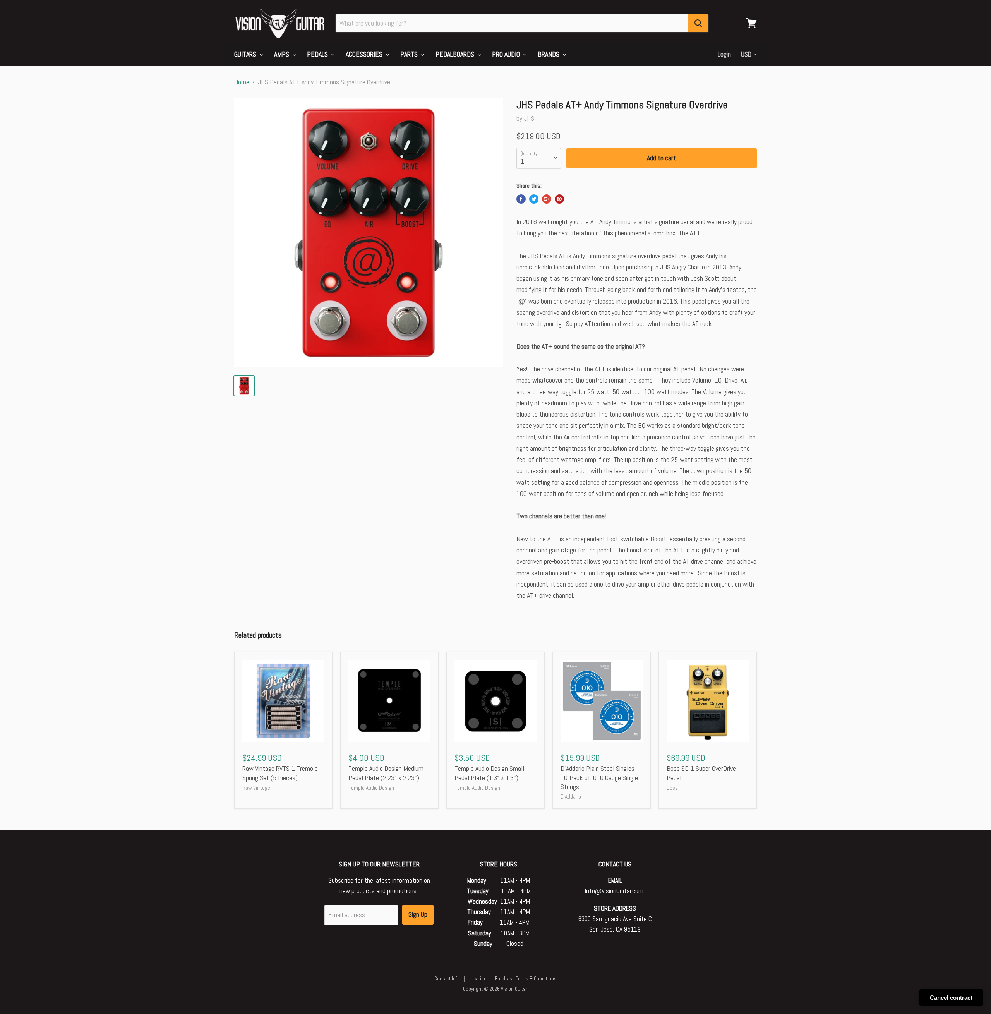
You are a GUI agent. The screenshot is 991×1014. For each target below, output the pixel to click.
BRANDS (549, 54)
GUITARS (246, 54)
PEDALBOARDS (455, 54)
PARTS (409, 54)
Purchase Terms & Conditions (526, 978)
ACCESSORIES (365, 54)
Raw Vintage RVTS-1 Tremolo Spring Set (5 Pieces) (280, 773)
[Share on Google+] (546, 199)
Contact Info (447, 978)
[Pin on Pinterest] (559, 199)
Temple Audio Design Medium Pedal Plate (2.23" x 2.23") (385, 773)
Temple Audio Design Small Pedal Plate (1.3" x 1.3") (489, 773)
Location (477, 978)
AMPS (282, 54)
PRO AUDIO (506, 54)
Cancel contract (951, 997)
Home (241, 82)
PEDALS (318, 54)
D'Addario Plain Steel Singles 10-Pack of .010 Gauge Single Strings (599, 777)
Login (724, 54)
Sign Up (417, 914)
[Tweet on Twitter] (533, 199)
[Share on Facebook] (521, 199)
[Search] (698, 23)
